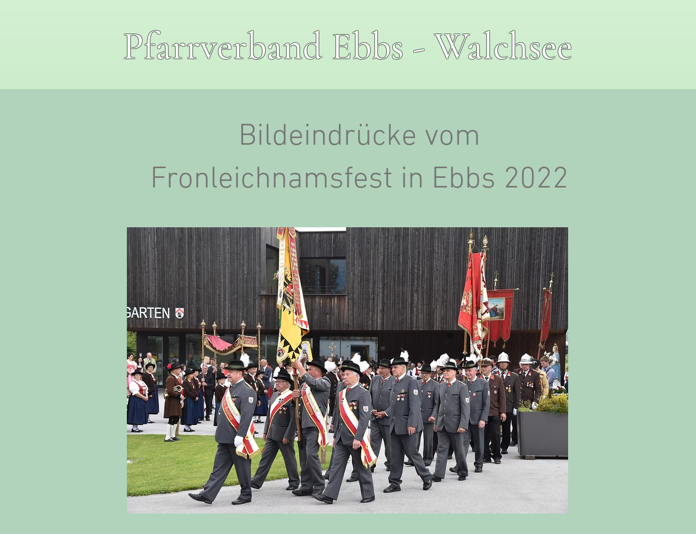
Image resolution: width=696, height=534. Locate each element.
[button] (347, 370)
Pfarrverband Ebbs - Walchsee (348, 46)
